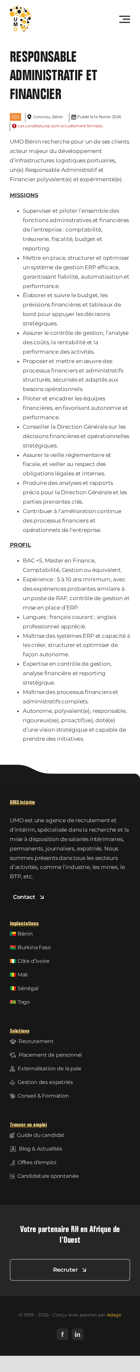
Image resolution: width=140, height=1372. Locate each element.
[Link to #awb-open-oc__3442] (124, 19)
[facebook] (62, 1334)
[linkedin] (77, 1334)
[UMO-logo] (21, 8)
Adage (114, 1315)
